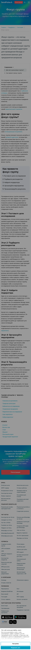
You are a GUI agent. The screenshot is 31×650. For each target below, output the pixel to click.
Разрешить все (15, 647)
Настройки (15, 643)
